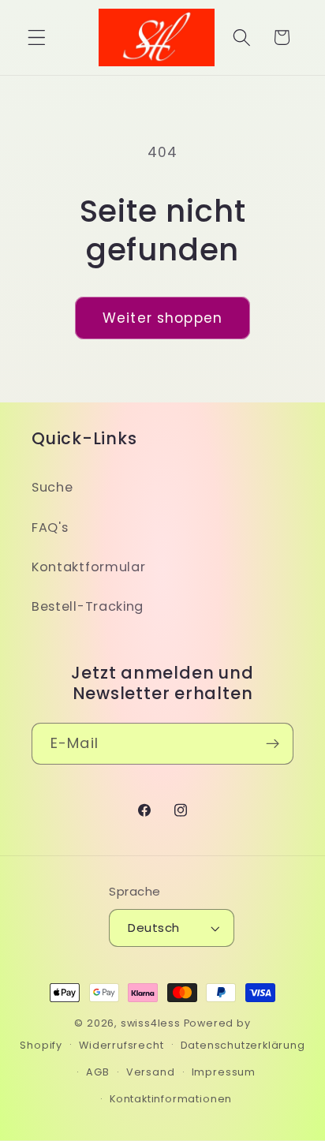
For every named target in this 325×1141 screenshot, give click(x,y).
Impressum (224, 1072)
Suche (52, 487)
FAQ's (50, 527)
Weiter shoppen (162, 318)
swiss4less (151, 1023)
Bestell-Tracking (88, 606)
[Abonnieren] (272, 744)
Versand (150, 1072)
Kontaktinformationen (171, 1098)
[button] (37, 37)
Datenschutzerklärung (243, 1045)
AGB (97, 1072)
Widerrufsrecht (121, 1045)
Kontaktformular (88, 567)
